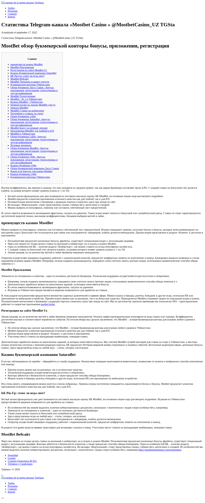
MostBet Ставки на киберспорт (27, 110)
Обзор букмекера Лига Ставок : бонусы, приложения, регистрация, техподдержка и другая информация (34, 90)
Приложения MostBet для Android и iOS (32, 130)
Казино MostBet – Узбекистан (26, 102)
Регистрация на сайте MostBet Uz (28, 70)
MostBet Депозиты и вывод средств (29, 81)
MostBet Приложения (22, 67)
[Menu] (2, 498)
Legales (12, 458)
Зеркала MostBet (19, 107)
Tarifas (11, 8)
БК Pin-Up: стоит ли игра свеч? (27, 76)
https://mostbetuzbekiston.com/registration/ (160, 449)
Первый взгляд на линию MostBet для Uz (32, 104)
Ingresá (11, 16)
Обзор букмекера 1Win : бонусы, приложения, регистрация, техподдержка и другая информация (34, 159)
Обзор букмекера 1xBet (23, 116)
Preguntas (13, 11)
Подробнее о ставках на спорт (26, 113)
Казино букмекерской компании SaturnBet (33, 73)
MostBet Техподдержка (22, 96)
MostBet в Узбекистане (22, 133)
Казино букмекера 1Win (23, 165)
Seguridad (13, 455)
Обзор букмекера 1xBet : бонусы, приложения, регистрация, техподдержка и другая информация (34, 139)
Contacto (12, 14)
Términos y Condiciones (20, 464)
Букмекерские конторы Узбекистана (30, 84)
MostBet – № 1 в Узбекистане (26, 99)
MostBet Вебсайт (19, 78)
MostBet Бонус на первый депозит (29, 128)
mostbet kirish (48, 304)
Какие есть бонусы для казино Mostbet (31, 171)
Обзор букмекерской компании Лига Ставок (34, 168)
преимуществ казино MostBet (26, 64)
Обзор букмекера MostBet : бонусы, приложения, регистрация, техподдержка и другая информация (34, 151)
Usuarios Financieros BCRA (22, 461)
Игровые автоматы (20, 145)
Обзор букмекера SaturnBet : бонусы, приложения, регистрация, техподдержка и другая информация (34, 122)
